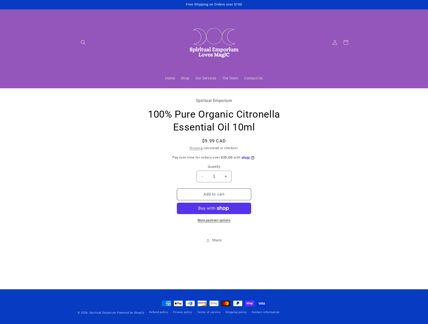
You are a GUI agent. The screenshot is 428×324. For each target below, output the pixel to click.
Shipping (196, 148)
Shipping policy (236, 312)
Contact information (266, 312)
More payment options (214, 220)
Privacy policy (182, 312)
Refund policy (158, 312)
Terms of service (209, 312)
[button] (83, 42)
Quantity (214, 166)
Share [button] (217, 240)
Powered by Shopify (130, 312)
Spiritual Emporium (102, 312)
